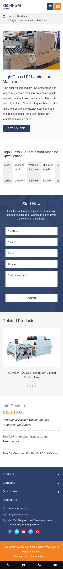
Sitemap (18, 556)
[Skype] (8, 565)
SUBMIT (31, 297)
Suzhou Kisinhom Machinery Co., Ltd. (36, 546)
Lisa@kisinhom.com (17, 514)
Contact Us (10, 499)
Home (10, 16)
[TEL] (39, 565)
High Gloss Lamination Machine (28, 20)
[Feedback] (55, 565)
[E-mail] (24, 565)
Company (9, 482)
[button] (27, 386)
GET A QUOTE (16, 128)
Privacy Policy (38, 556)
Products (22, 16)
